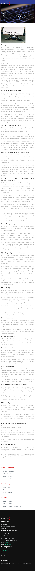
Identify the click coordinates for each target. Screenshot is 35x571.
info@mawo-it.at (9, 542)
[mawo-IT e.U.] (5, 3)
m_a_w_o (8, 544)
